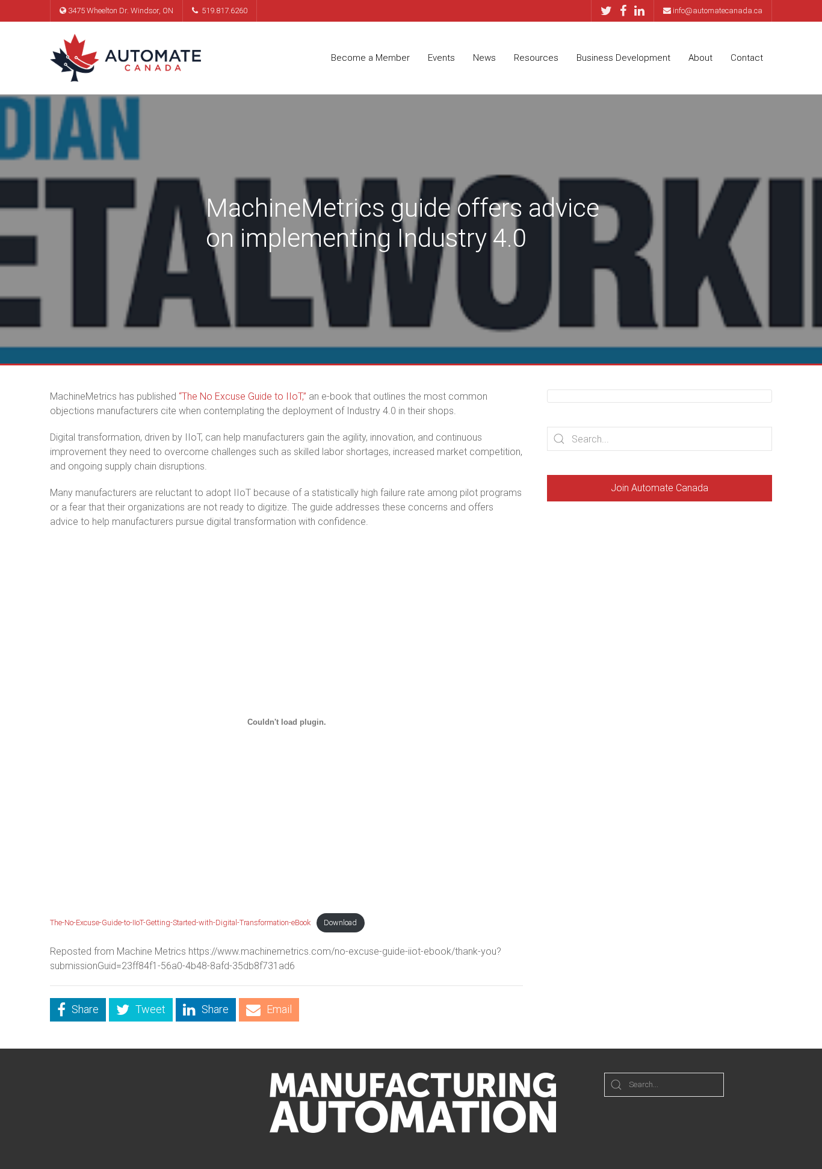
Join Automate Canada (659, 488)
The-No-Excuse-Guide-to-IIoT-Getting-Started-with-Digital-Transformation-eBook (180, 922)
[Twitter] (609, 11)
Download (340, 922)
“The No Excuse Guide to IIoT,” (242, 396)
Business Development (623, 57)
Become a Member (370, 57)
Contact (747, 57)
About (700, 57)
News (484, 57)
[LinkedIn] (639, 11)
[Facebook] (626, 11)
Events (441, 57)
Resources (536, 57)
